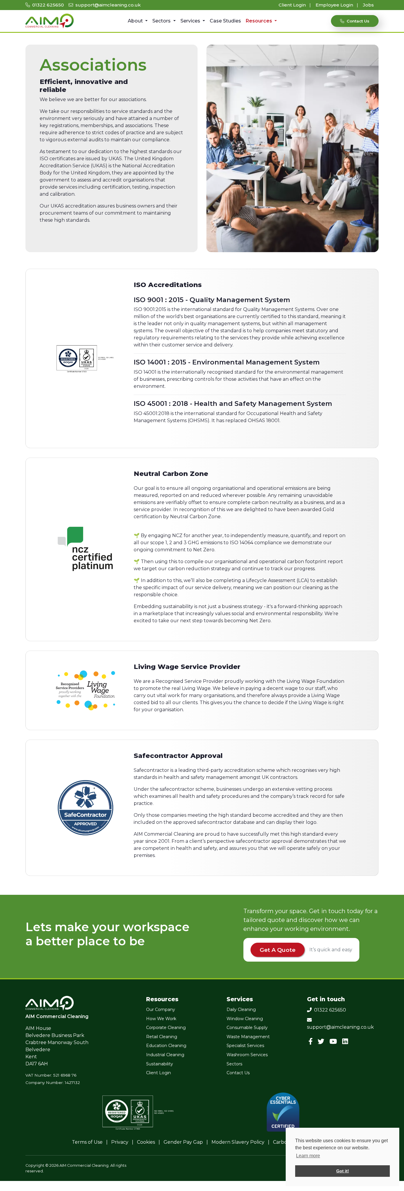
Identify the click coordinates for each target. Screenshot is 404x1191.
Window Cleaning (245, 1018)
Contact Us (238, 1072)
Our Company (160, 1009)
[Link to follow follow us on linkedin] (346, 1041)
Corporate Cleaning (166, 1027)
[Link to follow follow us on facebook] (311, 1041)
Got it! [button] (342, 1171)
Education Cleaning (166, 1045)
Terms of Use (87, 1142)
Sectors (162, 21)
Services (190, 21)
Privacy (119, 1142)
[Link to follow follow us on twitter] (322, 1041)
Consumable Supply (247, 1027)
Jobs (368, 5)
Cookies (146, 1142)
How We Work (161, 1018)
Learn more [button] (308, 1155)
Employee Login (335, 5)
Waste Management (248, 1036)
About (136, 21)
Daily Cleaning (241, 1009)
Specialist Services (245, 1045)
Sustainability (159, 1064)
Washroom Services (247, 1054)
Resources (259, 21)
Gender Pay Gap (183, 1142)
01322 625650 (47, 5)
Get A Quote (277, 949)
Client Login (293, 5)
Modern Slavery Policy (237, 1142)
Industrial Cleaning (165, 1054)
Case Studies (225, 21)
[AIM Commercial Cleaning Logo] (49, 21)
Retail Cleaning (161, 1036)
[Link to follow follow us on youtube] (334, 1041)
